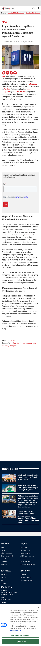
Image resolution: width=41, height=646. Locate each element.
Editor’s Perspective (6, 553)
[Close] (38, 607)
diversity (5, 346)
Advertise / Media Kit (26, 580)
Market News (24, 547)
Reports (3, 580)
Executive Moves (25, 553)
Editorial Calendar (25, 577)
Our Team (23, 575)
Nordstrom (21, 343)
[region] (20, 625)
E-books (3, 583)
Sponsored (4, 564)
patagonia (13, 346)
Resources (4, 562)
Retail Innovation (25, 559)
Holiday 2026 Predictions (16, 13)
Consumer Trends (25, 550)
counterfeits (31, 343)
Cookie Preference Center (20, 635)
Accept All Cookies (20, 642)
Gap (14, 343)
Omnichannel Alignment (27, 564)
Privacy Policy (15, 630)
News (4, 22)
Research (3, 577)
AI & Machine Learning (27, 556)
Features (3, 550)
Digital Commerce (25, 562)
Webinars (4, 575)
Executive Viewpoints (7, 556)
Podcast (3, 559)
